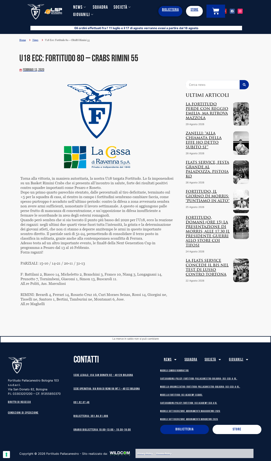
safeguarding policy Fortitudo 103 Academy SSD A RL (188, 403)
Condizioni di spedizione (23, 413)
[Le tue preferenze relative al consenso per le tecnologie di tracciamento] (6, 454)
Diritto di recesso (19, 402)
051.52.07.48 (82, 402)
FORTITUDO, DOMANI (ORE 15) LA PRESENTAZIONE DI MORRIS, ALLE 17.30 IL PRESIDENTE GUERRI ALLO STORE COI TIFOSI (208, 231)
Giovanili (81, 15)
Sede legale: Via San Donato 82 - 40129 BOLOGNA (103, 375)
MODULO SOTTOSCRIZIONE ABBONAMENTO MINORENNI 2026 (189, 419)
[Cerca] (244, 84)
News (78, 7)
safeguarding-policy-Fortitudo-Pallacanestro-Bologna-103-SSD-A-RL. (198, 379)
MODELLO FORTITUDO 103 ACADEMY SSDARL (181, 395)
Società (120, 7)
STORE (194, 10)
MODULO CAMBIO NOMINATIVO (174, 371)
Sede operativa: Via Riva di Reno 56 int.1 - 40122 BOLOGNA (107, 389)
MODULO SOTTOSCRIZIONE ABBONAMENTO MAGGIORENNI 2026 (190, 411)
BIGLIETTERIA (170, 10)
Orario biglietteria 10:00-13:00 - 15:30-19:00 (102, 430)
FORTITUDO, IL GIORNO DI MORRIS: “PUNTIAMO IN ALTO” (208, 196)
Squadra (100, 7)
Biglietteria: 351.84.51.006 (91, 416)
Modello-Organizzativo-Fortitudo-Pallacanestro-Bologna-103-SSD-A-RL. (200, 387)
